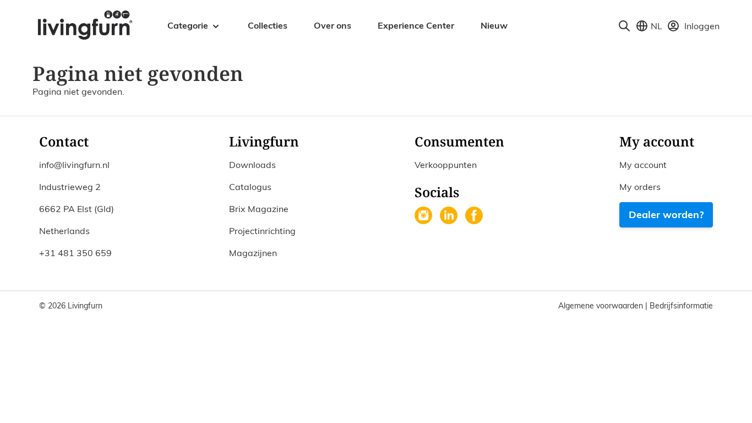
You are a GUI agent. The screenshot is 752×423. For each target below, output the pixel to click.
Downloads (252, 164)
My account (643, 164)
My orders (640, 186)
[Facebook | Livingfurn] (475, 216)
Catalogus (250, 186)
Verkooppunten (446, 164)
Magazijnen (253, 252)
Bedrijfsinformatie (681, 306)
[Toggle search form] (624, 25)
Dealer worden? (666, 214)
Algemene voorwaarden (601, 306)
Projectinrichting (262, 230)
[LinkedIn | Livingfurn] (450, 216)
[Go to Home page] (84, 24)
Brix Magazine (258, 208)
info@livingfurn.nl (74, 164)
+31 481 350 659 (75, 252)
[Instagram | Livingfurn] (424, 216)
